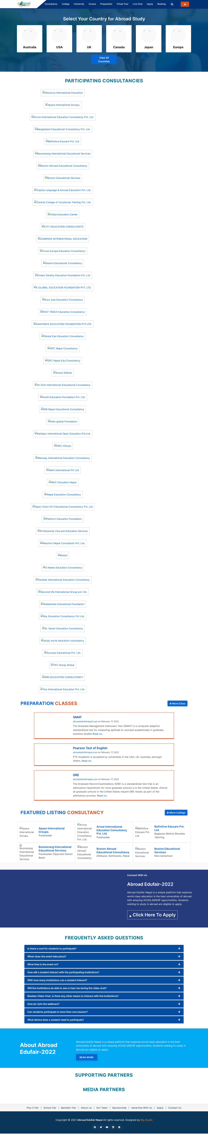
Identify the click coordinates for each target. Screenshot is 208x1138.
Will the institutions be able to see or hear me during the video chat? (67, 988)
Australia (29, 47)
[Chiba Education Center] (62, 214)
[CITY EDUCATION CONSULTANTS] (62, 226)
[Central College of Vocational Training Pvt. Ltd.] (62, 201)
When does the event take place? (46, 956)
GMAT (77, 717)
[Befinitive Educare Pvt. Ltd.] (62, 141)
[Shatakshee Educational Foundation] (62, 603)
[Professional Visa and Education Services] (63, 530)
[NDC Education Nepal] (62, 482)
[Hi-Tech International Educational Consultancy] (62, 384)
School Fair (49, 1107)
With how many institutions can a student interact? (57, 980)
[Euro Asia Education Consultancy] (62, 299)
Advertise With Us (141, 1107)
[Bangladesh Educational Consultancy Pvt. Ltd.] (62, 128)
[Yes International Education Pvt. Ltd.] (63, 689)
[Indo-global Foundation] (62, 421)
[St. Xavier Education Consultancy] (62, 628)
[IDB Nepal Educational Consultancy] (62, 408)
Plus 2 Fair (33, 1107)
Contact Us (174, 1107)
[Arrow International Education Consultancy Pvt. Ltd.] (63, 116)
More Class (178, 703)
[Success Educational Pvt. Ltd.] (62, 652)
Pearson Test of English (90, 748)
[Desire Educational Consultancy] (62, 262)
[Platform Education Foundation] (63, 518)
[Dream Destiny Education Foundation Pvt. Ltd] (62, 275)
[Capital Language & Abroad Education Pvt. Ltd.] (62, 189)
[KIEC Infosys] (62, 445)
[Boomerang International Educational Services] (62, 153)
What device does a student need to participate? (55, 1019)
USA (59, 47)
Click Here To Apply (154, 914)
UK (89, 47)
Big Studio (147, 1119)
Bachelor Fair (68, 1107)
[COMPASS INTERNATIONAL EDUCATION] (62, 238)
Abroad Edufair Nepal (89, 1119)
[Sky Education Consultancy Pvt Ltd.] (62, 615)
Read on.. (98, 733)
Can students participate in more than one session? (57, 1011)
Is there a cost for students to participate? (51, 948)
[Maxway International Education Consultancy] (62, 457)
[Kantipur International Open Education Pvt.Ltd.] (62, 433)
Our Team (102, 1107)
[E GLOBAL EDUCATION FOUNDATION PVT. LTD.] (62, 287)
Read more (87, 1057)
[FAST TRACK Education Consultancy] (63, 311)
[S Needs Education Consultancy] (62, 567)
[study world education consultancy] (62, 640)
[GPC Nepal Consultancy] (62, 348)
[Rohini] (62, 555)
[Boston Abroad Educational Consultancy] (62, 165)
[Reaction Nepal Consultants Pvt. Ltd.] (62, 542)
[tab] (104, 948)
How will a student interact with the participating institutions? (63, 972)
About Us (86, 1107)
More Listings (177, 812)
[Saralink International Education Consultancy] (63, 579)
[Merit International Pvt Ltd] (62, 469)
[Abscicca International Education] (63, 92)
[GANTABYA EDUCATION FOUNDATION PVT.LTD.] (62, 323)
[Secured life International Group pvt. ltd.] (62, 591)
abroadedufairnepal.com (85, 721)
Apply (160, 1107)
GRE (76, 775)
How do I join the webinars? (43, 1003)
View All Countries (104, 59)
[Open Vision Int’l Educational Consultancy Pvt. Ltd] (63, 506)
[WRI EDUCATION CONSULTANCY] (62, 676)
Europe (178, 47)
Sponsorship (119, 1107)
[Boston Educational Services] (62, 177)
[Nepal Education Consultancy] (62, 494)
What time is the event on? (42, 964)
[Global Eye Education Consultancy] (63, 335)
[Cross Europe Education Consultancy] (62, 250)
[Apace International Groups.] (63, 104)
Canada (119, 47)
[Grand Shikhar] (62, 372)
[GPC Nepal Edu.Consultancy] (62, 360)
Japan (148, 47)
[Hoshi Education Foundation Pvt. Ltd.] (62, 396)
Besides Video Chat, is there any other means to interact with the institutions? (73, 996)
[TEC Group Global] (62, 664)
